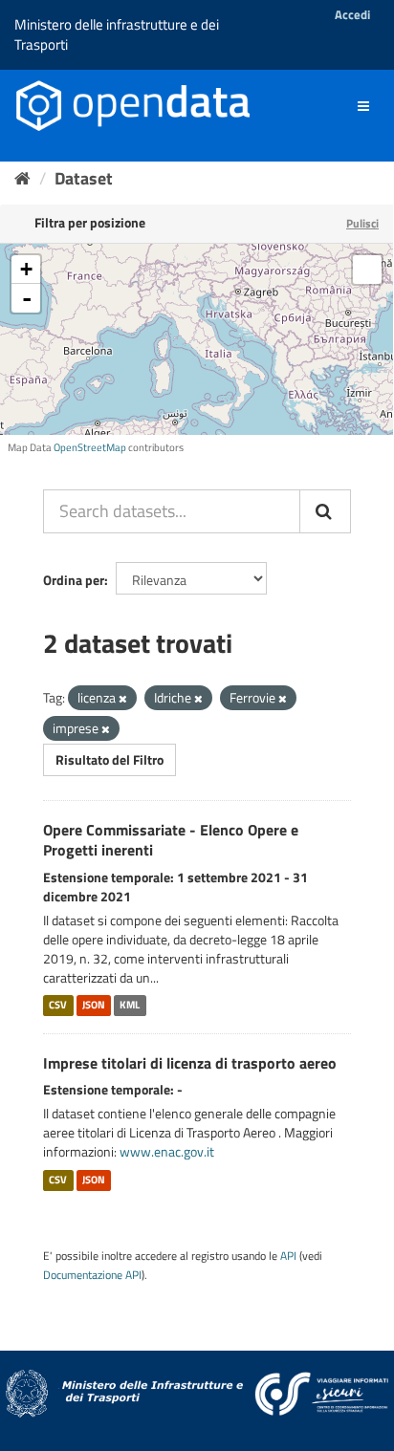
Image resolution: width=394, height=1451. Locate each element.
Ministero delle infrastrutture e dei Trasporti (116, 34)
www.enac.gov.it (167, 1151)
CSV (58, 1005)
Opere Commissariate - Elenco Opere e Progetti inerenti (170, 839)
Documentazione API (92, 1275)
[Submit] (325, 511)
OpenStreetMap (90, 447)
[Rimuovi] (123, 698)
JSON (93, 1005)
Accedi (352, 14)
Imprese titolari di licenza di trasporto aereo (190, 1062)
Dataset (84, 178)
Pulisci (362, 223)
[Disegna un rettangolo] (367, 269)
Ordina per (73, 580)
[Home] (22, 178)
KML (130, 1005)
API (288, 1256)
